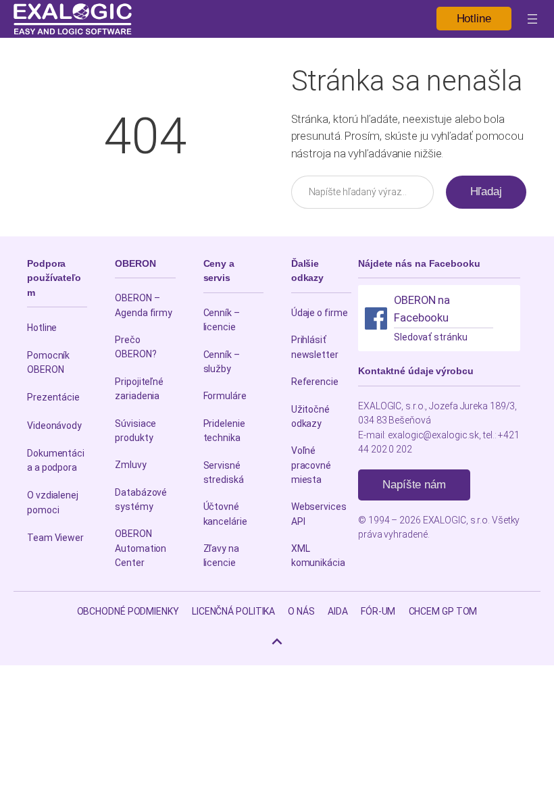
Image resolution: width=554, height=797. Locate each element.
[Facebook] (376, 318)
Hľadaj (486, 191)
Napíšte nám (414, 484)
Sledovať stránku (430, 337)
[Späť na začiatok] (277, 642)
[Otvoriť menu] (532, 19)
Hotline (474, 18)
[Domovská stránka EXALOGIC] (73, 18)
